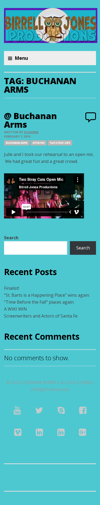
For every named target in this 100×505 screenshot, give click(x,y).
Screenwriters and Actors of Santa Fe (41, 316)
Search (11, 238)
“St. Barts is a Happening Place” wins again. (47, 295)
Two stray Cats (60, 143)
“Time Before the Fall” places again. (39, 302)
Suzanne (31, 132)
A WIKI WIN (15, 309)
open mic (39, 143)
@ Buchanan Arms (30, 120)
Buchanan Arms (17, 143)
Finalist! (11, 288)
